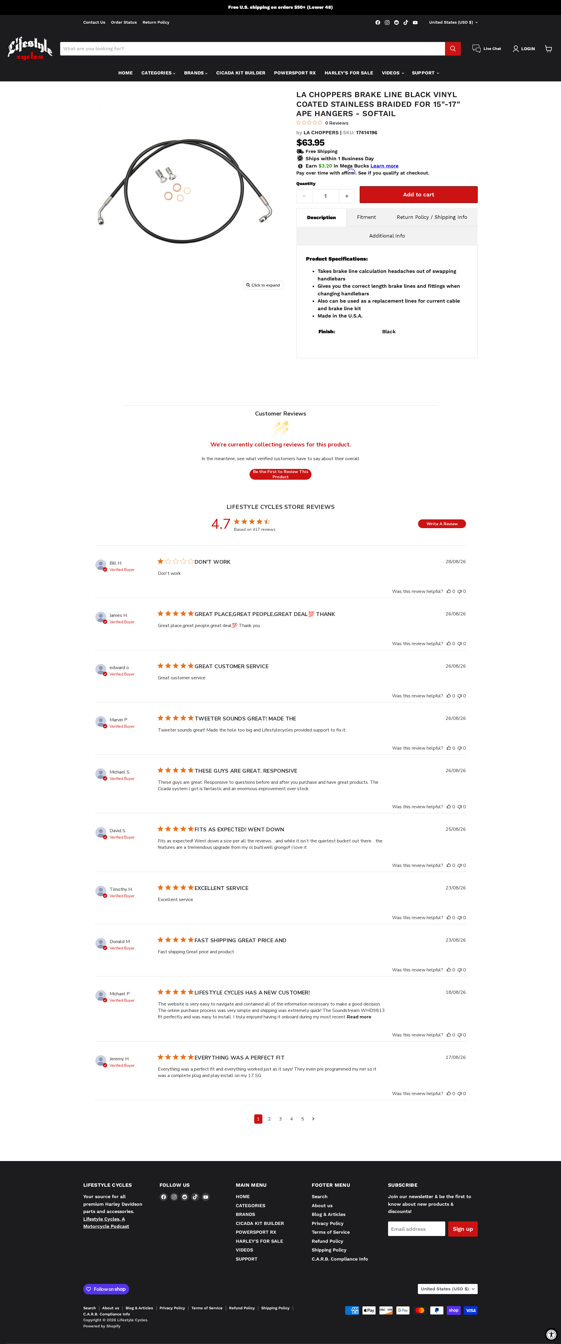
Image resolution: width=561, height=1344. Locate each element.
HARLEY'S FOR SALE (349, 73)
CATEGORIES (157, 73)
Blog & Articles (328, 1214)
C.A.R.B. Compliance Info (340, 1259)
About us (322, 1205)
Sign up (463, 1229)
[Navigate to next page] (313, 1119)
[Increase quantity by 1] (347, 196)
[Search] (453, 48)
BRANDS (194, 73)
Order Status (124, 22)
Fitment (366, 217)
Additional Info (387, 236)
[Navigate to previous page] (247, 1119)
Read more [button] (359, 1017)
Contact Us (94, 22)
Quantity (306, 183)
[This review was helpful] (449, 591)
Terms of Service (331, 1232)
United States (451, 22)
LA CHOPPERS (321, 132)
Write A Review (442, 524)
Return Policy (156, 22)
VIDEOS (391, 73)
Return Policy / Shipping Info (432, 217)
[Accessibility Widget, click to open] (551, 1334)
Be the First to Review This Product (280, 474)
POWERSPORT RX (295, 73)
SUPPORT (424, 73)
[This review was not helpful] (460, 591)
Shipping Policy (329, 1250)
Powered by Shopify (101, 1326)
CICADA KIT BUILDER (240, 73)
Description (321, 217)
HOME (125, 73)
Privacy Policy (328, 1223)
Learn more (384, 166)
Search (320, 1196)
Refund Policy (327, 1241)
